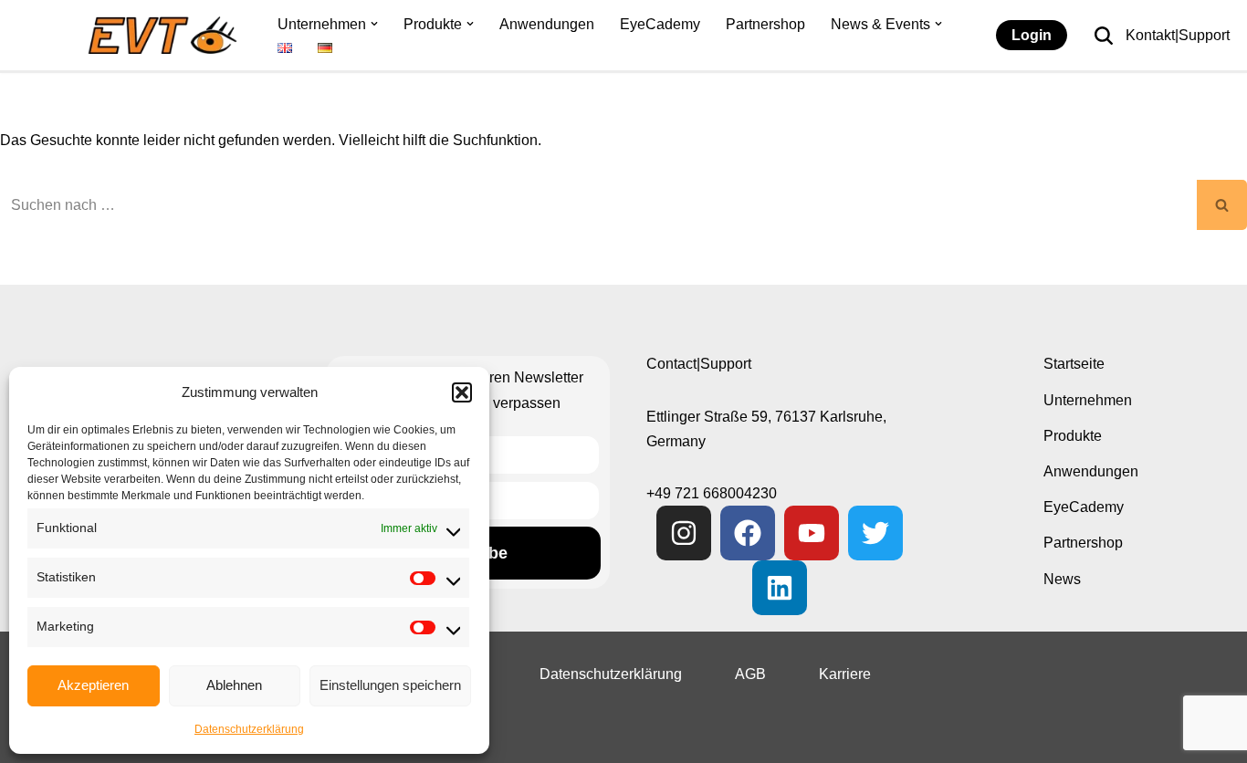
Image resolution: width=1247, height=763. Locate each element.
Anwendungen (546, 24)
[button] (462, 392)
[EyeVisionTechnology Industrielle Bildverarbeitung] (166, 35)
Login (1031, 35)
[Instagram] (683, 533)
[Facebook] (747, 533)
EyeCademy (660, 24)
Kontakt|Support (1178, 35)
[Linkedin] (779, 587)
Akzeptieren (93, 685)
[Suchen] (1104, 35)
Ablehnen (234, 685)
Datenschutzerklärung (249, 729)
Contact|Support (698, 363)
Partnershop (765, 24)
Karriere (845, 674)
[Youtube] (811, 533)
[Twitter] (875, 533)
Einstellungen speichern (390, 685)
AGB (750, 674)
